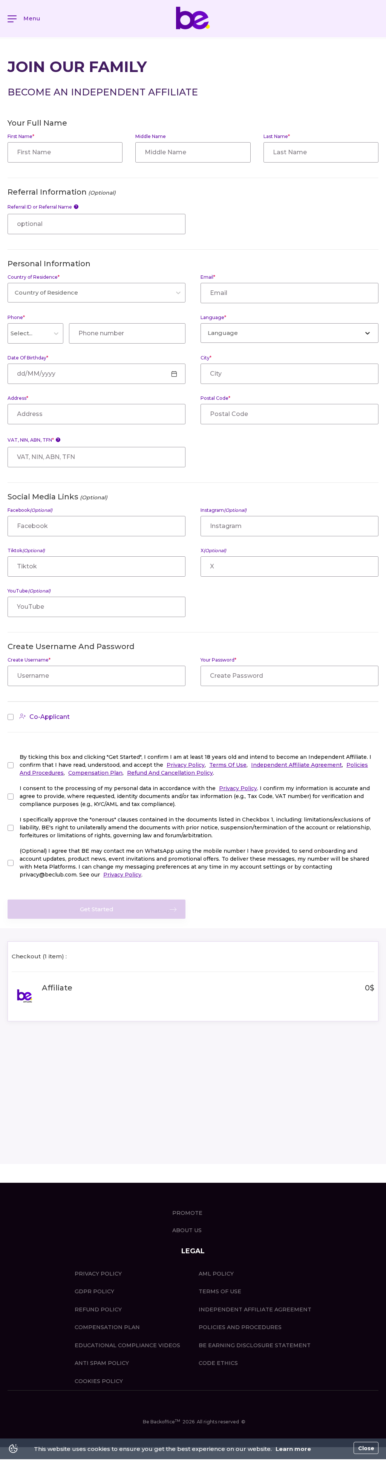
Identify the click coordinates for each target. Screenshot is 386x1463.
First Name (21, 136)
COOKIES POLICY (99, 1381)
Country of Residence (34, 277)
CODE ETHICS (218, 1363)
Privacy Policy (186, 764)
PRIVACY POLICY (98, 1273)
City (206, 358)
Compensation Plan (95, 772)
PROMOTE (187, 1213)
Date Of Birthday (28, 358)
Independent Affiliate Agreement (296, 764)
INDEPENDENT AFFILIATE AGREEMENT (255, 1309)
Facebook (30, 510)
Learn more (293, 1448)
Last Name (276, 136)
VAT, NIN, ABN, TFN (33, 440)
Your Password (218, 660)
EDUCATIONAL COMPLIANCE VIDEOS (127, 1345)
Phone (16, 317)
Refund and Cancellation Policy (170, 772)
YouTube (29, 591)
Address (18, 398)
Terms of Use (228, 764)
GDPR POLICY (94, 1291)
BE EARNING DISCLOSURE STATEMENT (255, 1345)
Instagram (224, 510)
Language (213, 317)
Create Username (29, 660)
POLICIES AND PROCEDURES (240, 1327)
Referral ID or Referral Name (42, 207)
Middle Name (150, 136)
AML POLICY (216, 1273)
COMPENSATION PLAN (107, 1327)
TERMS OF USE (220, 1291)
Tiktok (26, 550)
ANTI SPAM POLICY (102, 1363)
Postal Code (215, 398)
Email (208, 277)
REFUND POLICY (98, 1309)
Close (366, 1448)
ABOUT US (187, 1230)
